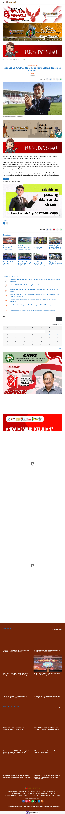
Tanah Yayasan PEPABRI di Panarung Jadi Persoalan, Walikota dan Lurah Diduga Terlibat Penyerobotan (34, 295)
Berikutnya (6, 179)
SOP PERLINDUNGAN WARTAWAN (16, 795)
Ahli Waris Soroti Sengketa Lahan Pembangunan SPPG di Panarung (30, 305)
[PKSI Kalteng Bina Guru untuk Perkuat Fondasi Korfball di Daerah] (55, 240)
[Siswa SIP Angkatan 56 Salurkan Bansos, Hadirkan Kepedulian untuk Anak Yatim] (48, 718)
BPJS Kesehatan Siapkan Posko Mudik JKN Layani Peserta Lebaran (47, 697)
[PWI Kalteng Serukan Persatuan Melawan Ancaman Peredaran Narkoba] (48, 741)
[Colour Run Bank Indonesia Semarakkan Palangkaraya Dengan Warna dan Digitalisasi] (9, 256)
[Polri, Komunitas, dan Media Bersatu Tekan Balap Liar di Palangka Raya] (48, 640)
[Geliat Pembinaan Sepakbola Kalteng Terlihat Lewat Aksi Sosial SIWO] (25, 240)
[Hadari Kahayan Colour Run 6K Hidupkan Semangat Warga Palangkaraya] (40, 256)
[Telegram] (39, 801)
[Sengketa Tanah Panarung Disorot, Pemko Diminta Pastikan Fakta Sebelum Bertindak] (17, 766)
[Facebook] (23, 801)
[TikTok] (36, 801)
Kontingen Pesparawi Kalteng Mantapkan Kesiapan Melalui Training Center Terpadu (16, 674)
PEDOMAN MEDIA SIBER (18, 793)
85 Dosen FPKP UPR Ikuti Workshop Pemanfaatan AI (26, 285)
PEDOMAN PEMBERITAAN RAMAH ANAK (41, 793)
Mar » (60, 348)
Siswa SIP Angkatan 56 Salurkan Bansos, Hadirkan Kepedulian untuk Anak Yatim (46, 728)
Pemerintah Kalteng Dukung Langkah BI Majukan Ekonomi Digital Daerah (24, 263)
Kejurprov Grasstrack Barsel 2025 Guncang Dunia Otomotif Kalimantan (55, 263)
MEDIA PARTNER (36, 792)
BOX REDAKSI (24, 792)
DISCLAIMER (56, 795)
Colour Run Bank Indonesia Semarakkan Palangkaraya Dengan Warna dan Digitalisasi (9, 263)
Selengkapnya (56, 629)
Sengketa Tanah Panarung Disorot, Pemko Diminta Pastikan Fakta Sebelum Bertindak (33, 300)
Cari (4, 316)
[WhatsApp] (32, 801)
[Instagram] (26, 801)
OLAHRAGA (33, 73)
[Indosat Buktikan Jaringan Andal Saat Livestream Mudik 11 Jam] (17, 687)
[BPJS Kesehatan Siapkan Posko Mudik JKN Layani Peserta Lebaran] (48, 687)
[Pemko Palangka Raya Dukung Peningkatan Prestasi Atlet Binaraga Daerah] (9, 240)
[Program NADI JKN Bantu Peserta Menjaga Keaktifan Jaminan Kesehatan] (17, 640)
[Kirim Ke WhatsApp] (60, 79)
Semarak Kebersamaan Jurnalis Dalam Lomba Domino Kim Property (39, 247)
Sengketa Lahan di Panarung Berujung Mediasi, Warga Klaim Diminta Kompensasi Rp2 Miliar (35, 280)
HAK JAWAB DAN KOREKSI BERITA (39, 795)
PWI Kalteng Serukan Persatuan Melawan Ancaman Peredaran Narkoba (46, 751)
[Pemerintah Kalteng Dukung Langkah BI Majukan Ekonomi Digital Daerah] (25, 256)
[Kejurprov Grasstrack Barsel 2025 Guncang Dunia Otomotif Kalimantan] (55, 256)
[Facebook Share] (47, 79)
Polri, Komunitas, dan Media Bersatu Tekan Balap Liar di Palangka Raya (47, 651)
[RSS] (42, 801)
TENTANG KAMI (13, 792)
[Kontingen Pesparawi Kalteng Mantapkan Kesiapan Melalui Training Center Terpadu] (17, 664)
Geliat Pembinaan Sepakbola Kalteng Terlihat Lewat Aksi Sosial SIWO (24, 247)
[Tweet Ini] (50, 79)
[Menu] (4, 2)
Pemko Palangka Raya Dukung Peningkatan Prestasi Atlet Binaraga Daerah (8, 247)
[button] (5, 565)
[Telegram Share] (57, 79)
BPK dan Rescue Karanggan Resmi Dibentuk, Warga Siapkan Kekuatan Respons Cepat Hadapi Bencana (47, 777)
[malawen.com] (11, 2)
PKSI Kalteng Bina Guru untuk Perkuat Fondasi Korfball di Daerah (55, 247)
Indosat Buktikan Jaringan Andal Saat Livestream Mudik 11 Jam (15, 697)
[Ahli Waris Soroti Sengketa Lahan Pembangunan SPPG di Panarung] (17, 718)
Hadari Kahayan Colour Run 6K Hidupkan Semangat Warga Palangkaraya (40, 263)
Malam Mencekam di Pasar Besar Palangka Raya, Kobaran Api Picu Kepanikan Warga (34, 290)
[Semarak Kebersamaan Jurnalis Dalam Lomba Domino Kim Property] (40, 240)
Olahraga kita (32, 65)
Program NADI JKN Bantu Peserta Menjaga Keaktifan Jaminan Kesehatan (32, 310)
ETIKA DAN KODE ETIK (49, 792)
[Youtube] (29, 801)
